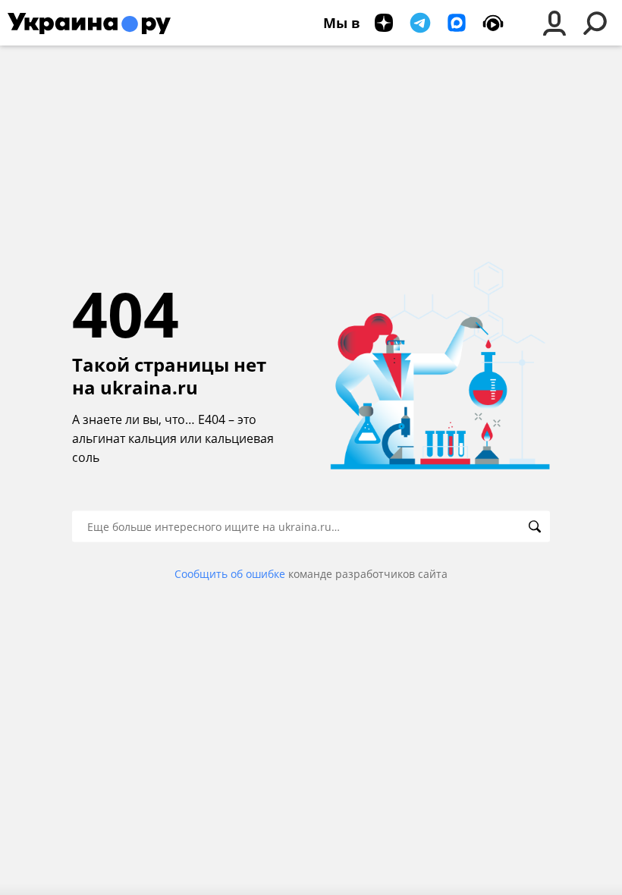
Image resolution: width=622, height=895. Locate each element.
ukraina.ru (149, 387)
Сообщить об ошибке (229, 574)
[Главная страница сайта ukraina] (89, 23)
